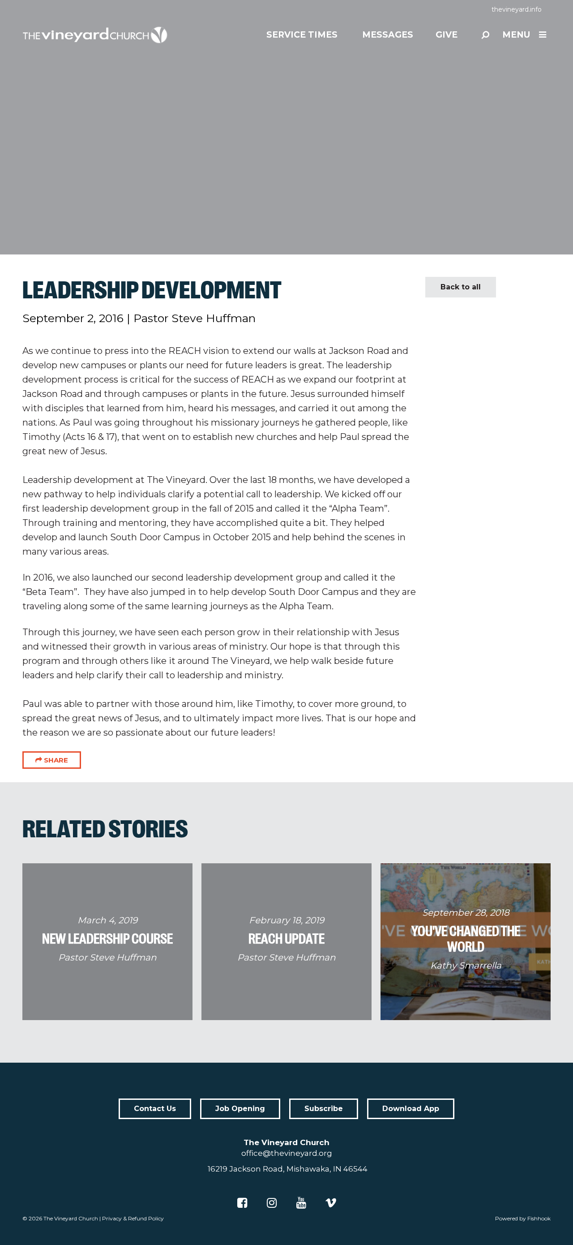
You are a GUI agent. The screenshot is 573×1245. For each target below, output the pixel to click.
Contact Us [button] (155, 1108)
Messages (387, 35)
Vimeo (331, 1203)
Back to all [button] (460, 287)
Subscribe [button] (323, 1108)
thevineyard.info (517, 9)
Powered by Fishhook (523, 1218)
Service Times (302, 35)
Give (447, 35)
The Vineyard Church (70, 1218)
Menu (516, 35)
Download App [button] (410, 1108)
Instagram (272, 1203)
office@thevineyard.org (286, 1153)
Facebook (242, 1203)
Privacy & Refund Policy (133, 1218)
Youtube (301, 1203)
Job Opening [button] (240, 1108)
